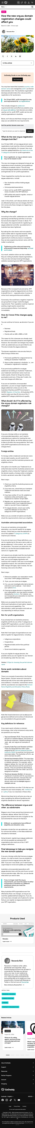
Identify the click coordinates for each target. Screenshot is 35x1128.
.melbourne (28, 789)
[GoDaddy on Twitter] (15, 1101)
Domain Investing (7, 998)
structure (16, 594)
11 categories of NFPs (21, 533)
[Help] (25, 2)
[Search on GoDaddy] (32, 7)
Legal (10, 1106)
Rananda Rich (10, 31)
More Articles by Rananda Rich (13, 985)
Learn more (8, 1047)
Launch (7, 1031)
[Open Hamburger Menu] (2, 2)
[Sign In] (28, 2)
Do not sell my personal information (17, 1109)
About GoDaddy (5, 1063)
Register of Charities (13, 392)
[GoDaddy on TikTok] (10, 1101)
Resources (4, 1071)
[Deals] (21, 2)
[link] (7, 56)
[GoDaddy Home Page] (8, 1089)
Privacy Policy (17, 1106)
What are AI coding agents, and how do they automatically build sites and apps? (12, 1040)
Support (3, 1067)
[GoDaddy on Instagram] (6, 1101)
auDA (23, 89)
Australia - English (6, 1096)
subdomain (21, 106)
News (4, 11)
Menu (3, 7)
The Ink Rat (24, 982)
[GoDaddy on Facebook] (2, 1101)
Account (3, 1079)
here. (14, 588)
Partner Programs (6, 1075)
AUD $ (30, 1096)
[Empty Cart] (32, 2)
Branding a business (8, 994)
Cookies (24, 1106)
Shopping (4, 1083)
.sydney (5, 792)
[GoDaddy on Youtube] (19, 1101)
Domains (5, 1002)
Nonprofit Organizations (10, 1007)
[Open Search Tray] (18, 2)
